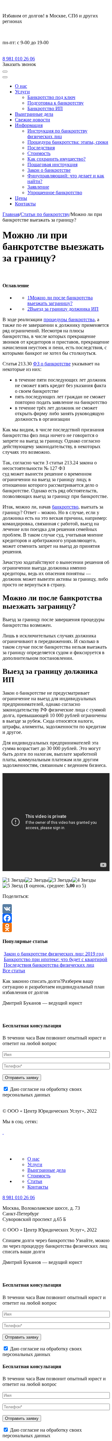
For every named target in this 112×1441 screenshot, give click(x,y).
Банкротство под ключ (51, 97)
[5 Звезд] (12, 886)
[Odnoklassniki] (56, 927)
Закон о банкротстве (49, 170)
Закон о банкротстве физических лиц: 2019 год (54, 953)
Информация (29, 125)
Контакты (25, 203)
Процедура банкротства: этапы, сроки (67, 142)
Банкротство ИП (45, 108)
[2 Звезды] (37, 880)
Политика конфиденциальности (26, 1143)
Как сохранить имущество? (56, 159)
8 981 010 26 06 (18, 58)
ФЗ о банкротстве (52, 363)
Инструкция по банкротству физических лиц (57, 133)
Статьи (34, 1181)
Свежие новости (32, 119)
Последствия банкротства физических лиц (49, 965)
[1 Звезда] (13, 880)
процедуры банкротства (69, 319)
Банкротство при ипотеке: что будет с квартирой (55, 959)
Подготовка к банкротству (55, 103)
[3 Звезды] (60, 880)
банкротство (65, 506)
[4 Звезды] (84, 880)
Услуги (22, 91)
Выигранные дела (34, 114)
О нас (21, 86)
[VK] (56, 908)
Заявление (38, 187)
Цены (21, 198)
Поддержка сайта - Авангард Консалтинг (34, 1149)
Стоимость (38, 153)
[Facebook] (56, 918)
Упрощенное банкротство (54, 192)
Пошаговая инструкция (52, 164)
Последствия (41, 147)
